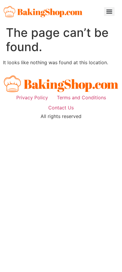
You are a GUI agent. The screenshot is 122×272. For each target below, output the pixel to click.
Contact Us (61, 108)
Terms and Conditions (81, 97)
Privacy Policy (32, 97)
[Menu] (109, 11)
